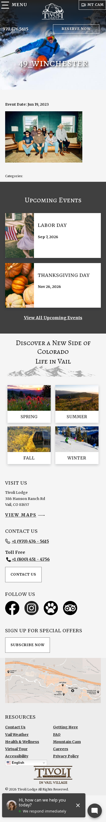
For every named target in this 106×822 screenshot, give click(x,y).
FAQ (56, 734)
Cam (95, 5)
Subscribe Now (28, 645)
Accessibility (16, 756)
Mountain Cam (67, 741)
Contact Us (23, 574)
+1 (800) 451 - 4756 (31, 559)
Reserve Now (76, 29)
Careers (60, 749)
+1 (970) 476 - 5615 (30, 541)
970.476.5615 (15, 29)
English (17, 763)
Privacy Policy (66, 756)
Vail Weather (17, 734)
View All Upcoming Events (53, 317)
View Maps (20, 515)
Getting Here (65, 727)
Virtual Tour (16, 749)
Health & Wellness (22, 741)
